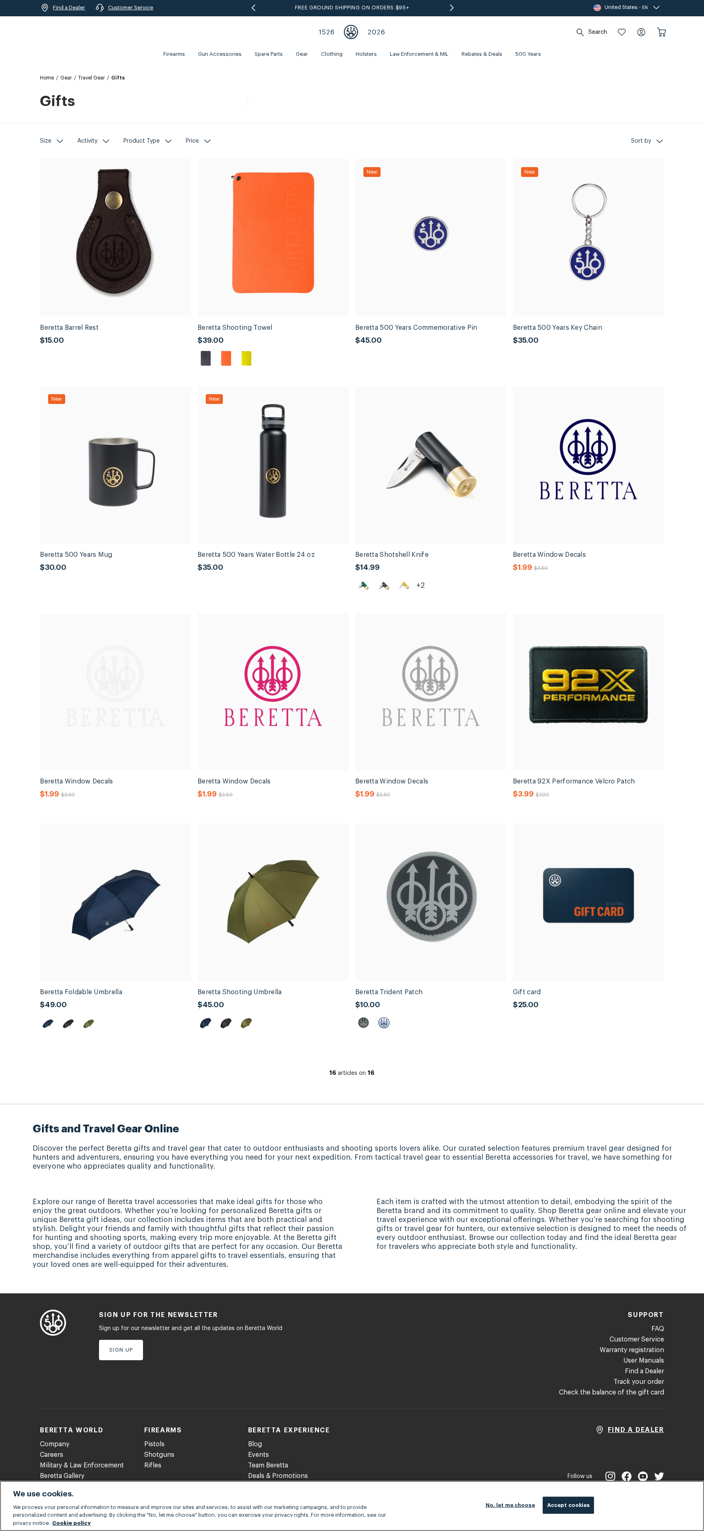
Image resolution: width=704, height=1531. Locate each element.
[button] (622, 32)
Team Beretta (268, 1465)
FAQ (657, 1329)
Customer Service (636, 1339)
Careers (51, 1455)
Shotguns (159, 1455)
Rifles (152, 1465)
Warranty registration (632, 1350)
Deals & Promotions (278, 1476)
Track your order (639, 1382)
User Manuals (643, 1360)
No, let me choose (510, 1505)
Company (54, 1444)
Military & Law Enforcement (82, 1465)
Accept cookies (568, 1505)
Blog (255, 1444)
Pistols (154, 1444)
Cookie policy (71, 1522)
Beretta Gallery (62, 1476)
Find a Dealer (644, 1371)
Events (258, 1455)
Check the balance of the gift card (611, 1392)
